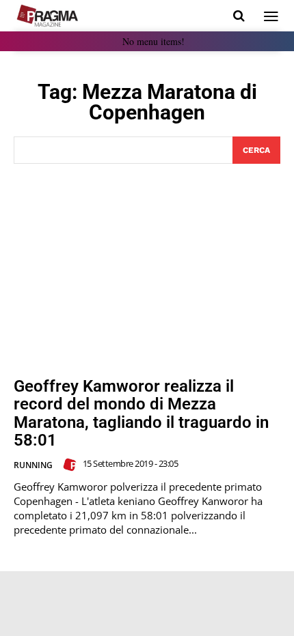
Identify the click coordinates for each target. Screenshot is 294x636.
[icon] (239, 16)
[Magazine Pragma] (48, 15)
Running (33, 465)
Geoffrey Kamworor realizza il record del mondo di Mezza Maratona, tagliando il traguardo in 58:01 (141, 413)
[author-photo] (72, 465)
